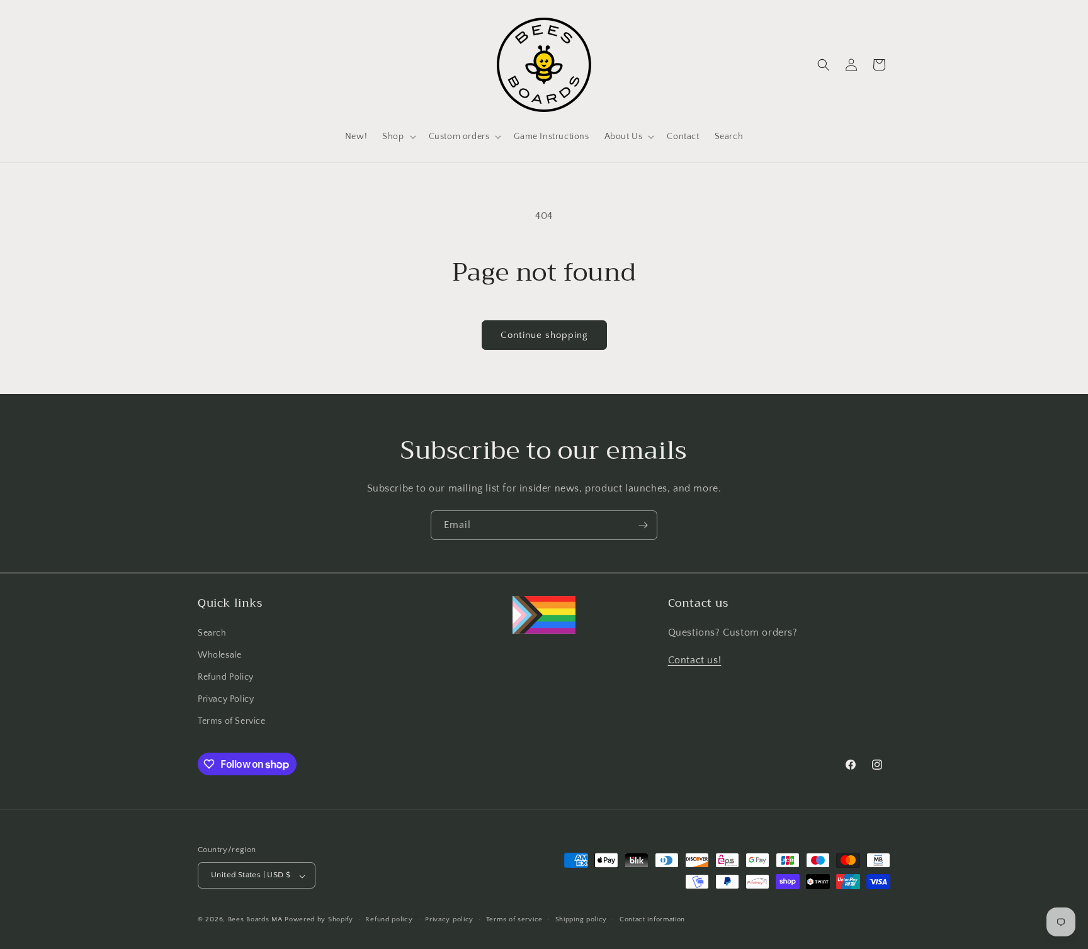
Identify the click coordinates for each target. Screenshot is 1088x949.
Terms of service (514, 919)
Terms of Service (232, 721)
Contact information (652, 919)
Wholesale (219, 654)
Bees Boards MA (255, 920)
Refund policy (388, 919)
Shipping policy (581, 919)
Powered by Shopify (319, 920)
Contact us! (695, 660)
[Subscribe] (643, 525)
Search (212, 632)
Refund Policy (226, 677)
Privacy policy (449, 919)
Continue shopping (544, 335)
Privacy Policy (226, 699)
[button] (398, 136)
